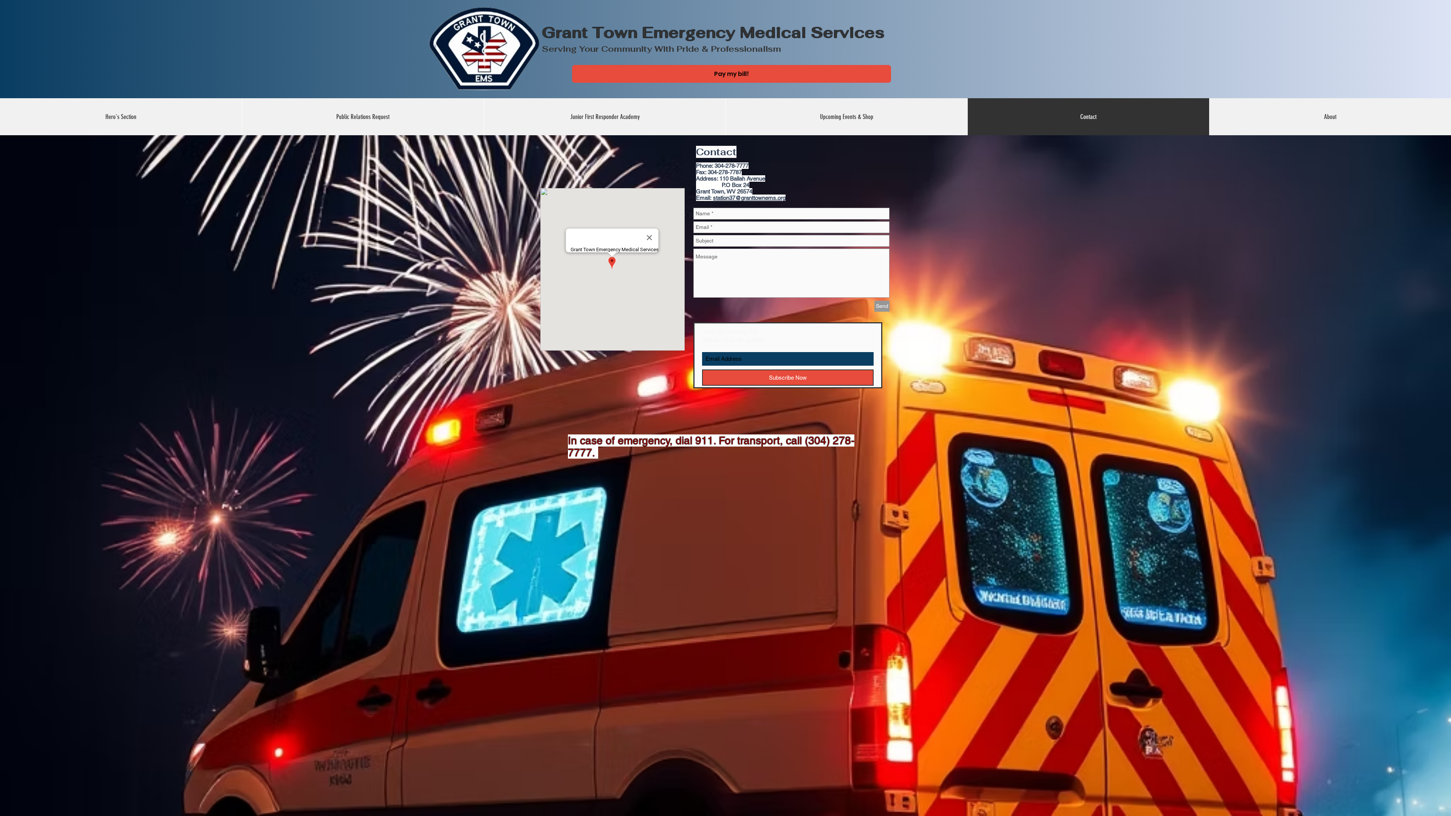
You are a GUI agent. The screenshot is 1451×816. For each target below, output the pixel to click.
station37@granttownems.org (749, 198)
